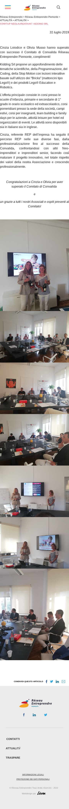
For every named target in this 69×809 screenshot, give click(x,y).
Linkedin (34, 715)
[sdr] (34, 614)
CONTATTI (13, 739)
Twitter (45, 716)
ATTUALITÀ (13, 748)
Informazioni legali (33, 775)
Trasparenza (16, 757)
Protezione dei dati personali (33, 779)
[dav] (34, 265)
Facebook (24, 715)
